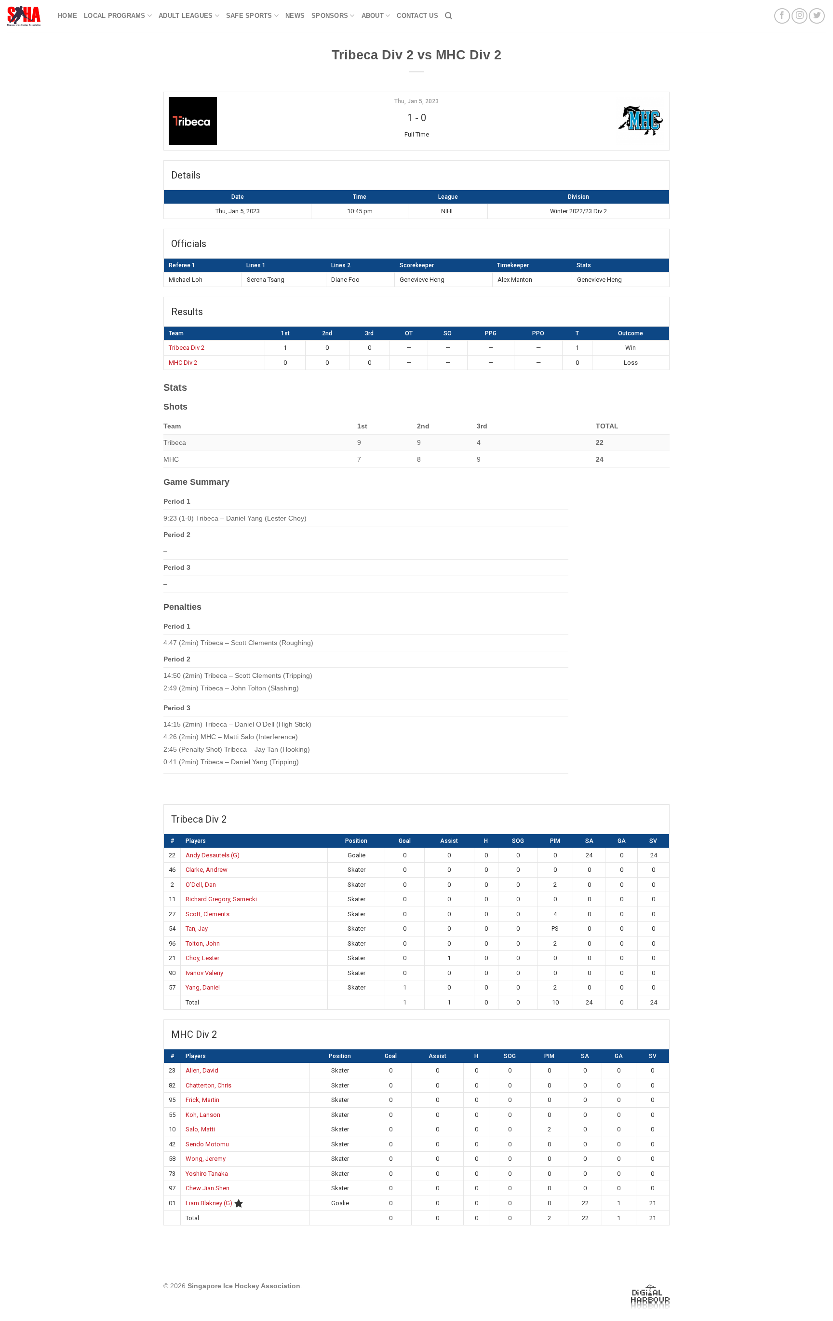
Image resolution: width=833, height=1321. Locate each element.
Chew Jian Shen (207, 1188)
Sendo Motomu (207, 1144)
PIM (555, 841)
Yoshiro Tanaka (207, 1173)
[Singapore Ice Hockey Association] (25, 16)
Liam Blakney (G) (209, 1203)
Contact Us (417, 15)
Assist (449, 841)
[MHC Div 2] (580, 121)
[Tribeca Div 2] (252, 121)
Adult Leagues (186, 15)
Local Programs (115, 15)
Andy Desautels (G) (213, 855)
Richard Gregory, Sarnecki (221, 899)
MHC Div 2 (183, 362)
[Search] (448, 16)
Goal (405, 841)
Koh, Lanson (203, 1114)
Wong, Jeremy (206, 1158)
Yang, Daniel (203, 987)
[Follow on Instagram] (799, 16)
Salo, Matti (200, 1129)
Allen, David (202, 1070)
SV (653, 841)
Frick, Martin (202, 1099)
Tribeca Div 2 (186, 347)
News (295, 15)
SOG (518, 841)
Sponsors (329, 15)
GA (622, 841)
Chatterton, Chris (208, 1085)
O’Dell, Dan (201, 884)
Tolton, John (203, 943)
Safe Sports (249, 15)
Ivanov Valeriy (204, 973)
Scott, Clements (207, 914)
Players (196, 841)
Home (67, 15)
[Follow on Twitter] (817, 16)
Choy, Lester (202, 958)
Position (356, 841)
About (373, 15)
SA (589, 841)
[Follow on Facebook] (782, 16)
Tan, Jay (197, 928)
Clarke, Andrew (207, 869)
